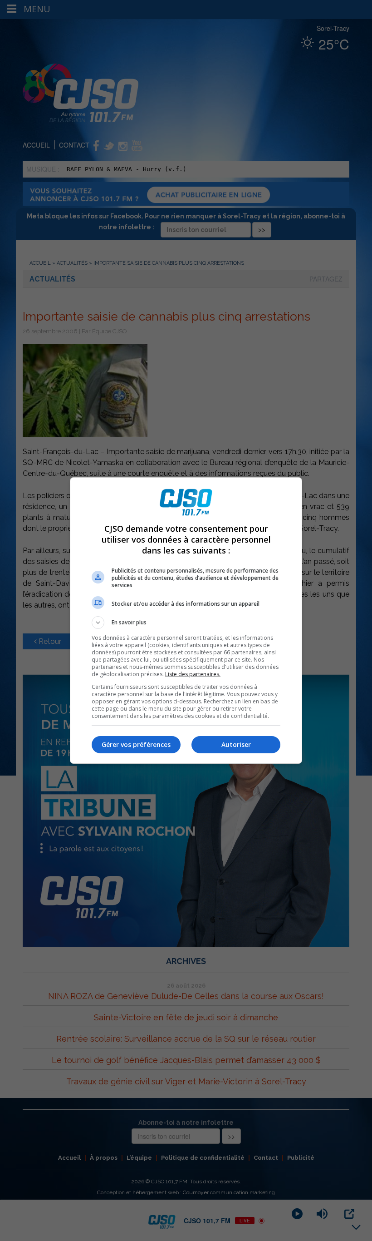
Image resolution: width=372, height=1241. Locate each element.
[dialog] (186, 620)
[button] (186, 622)
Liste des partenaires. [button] (192, 674)
